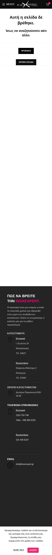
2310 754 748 (22, 415)
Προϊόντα (26, 51)
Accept (33, 550)
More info (18, 550)
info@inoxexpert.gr (25, 464)
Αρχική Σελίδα (26, 62)
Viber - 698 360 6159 (25, 420)
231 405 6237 (22, 440)
